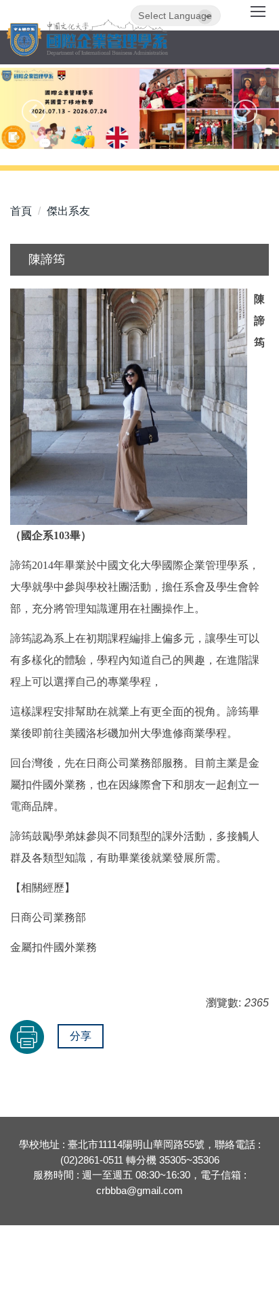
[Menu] (258, 16)
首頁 (21, 211)
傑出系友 (68, 211)
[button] (33, 111)
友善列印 (27, 1037)
